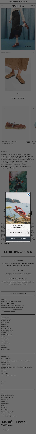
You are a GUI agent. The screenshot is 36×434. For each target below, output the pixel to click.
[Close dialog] (28, 194)
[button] (18, 232)
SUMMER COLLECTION (18, 238)
